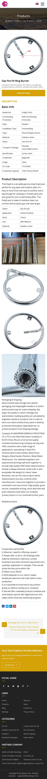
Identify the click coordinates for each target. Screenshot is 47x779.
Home (9, 21)
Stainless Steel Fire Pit (10, 730)
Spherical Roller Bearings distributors (11, 752)
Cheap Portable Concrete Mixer (11, 756)
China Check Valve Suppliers (12, 763)
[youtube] (18, 686)
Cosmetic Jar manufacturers (29, 756)
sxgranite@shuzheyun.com (28, 776)
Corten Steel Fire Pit (31, 726)
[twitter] (13, 686)
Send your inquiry (23, 93)
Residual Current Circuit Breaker (33, 759)
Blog (3, 708)
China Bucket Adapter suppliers (10, 759)
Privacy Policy (29, 712)
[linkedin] (8, 686)
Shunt (26, 752)
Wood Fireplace (30, 734)
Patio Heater (28, 737)
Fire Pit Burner (28, 21)
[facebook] (3, 686)
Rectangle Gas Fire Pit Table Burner (23, 622)
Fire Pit (4, 726)
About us (27, 700)
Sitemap (5, 712)
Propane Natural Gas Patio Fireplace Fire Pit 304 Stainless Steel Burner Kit (24, 630)
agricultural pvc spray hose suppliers (34, 763)
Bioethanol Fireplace (10, 737)
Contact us (9, 665)
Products (17, 21)
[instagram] (23, 686)
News (26, 704)
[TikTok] (28, 686)
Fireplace (5, 734)
